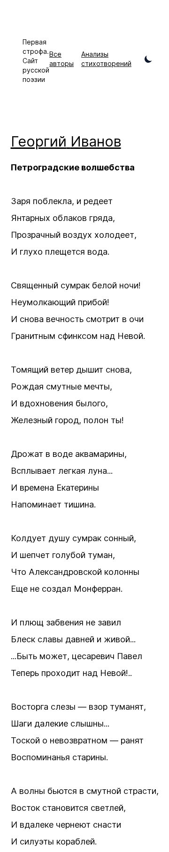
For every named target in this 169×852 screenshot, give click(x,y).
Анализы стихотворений (106, 58)
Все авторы (61, 58)
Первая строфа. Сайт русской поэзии (36, 60)
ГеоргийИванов (66, 141)
